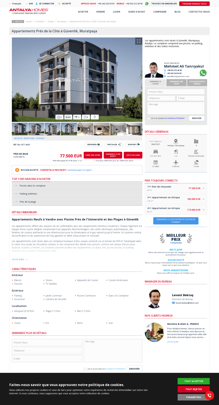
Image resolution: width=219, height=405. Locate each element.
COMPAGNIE (160, 11)
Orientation (19, 318)
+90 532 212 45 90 (174, 70)
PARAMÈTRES (193, 397)
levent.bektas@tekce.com (187, 303)
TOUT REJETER (193, 389)
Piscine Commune (196, 156)
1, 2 (175, 156)
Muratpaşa (61, 21)
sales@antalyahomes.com (178, 76)
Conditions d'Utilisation (176, 118)
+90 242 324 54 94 (174, 73)
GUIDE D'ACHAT (136, 11)
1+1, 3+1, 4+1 (155, 156)
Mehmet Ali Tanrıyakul (184, 66)
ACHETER (83, 11)
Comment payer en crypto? (79, 170)
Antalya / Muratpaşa (176, 145)
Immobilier (40, 21)
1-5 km (196, 166)
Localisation (19, 306)
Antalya (51, 21)
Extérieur (18, 290)
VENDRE (100, 11)
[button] (138, 79)
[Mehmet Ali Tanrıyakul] (154, 77)
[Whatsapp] (203, 76)
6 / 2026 (155, 166)
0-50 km (176, 166)
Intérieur (17, 275)
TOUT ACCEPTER (193, 381)
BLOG (178, 11)
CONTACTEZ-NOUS (199, 11)
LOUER (116, 11)
